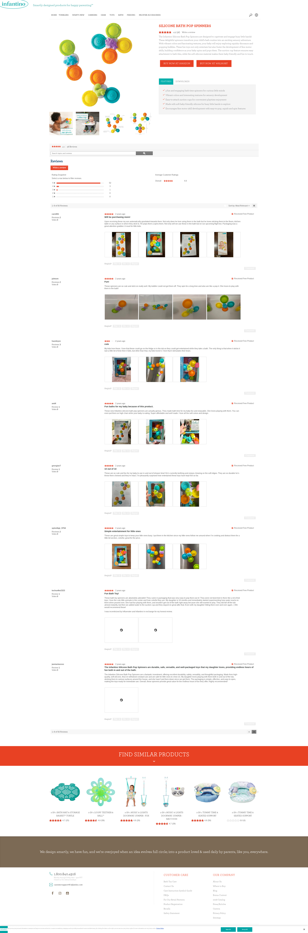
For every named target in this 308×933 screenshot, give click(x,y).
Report (135, 264)
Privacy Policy (219, 913)
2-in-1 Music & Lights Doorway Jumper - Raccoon (136, 815)
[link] (56, 147)
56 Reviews (72, 147)
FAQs (166, 895)
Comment (249, 268)
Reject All (228, 929)
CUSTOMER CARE (176, 875)
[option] (61, 123)
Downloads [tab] (182, 81)
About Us (217, 882)
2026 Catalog (219, 900)
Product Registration (173, 904)
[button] (254, 732)
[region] (154, 929)
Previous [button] (52, 123)
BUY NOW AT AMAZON (177, 63)
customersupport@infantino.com (68, 884)
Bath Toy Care (170, 882)
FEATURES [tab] (166, 81)
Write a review (188, 32)
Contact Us (169, 886)
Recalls (167, 909)
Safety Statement (172, 913)
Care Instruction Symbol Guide (178, 891)
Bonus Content (220, 895)
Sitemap (217, 918)
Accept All (245, 929)
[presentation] (121, 245)
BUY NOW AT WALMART (214, 63)
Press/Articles (219, 904)
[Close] (304, 929)
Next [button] (149, 123)
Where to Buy (219, 886)
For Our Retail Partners (174, 900)
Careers (216, 909)
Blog (215, 891)
